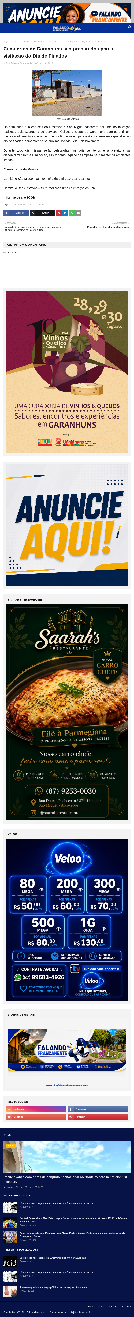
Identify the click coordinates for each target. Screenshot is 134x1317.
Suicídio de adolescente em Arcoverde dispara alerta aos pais (53, 1257)
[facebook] (98, 1109)
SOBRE (101, 1306)
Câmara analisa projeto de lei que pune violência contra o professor (56, 1203)
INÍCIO (91, 1306)
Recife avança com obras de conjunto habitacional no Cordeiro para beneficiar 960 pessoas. (65, 1179)
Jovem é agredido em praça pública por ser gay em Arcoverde (53, 1287)
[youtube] (36, 1117)
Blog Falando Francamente (19, 63)
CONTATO (126, 1306)
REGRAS (112, 1306)
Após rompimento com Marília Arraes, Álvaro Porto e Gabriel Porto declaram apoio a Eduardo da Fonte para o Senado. (72, 1235)
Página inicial (9, 41)
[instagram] (36, 1109)
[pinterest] (98, 1117)
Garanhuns (24, 41)
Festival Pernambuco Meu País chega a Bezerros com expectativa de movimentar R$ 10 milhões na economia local (73, 1220)
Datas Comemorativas (21, 204)
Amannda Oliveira (14, 1187)
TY (90, 1312)
